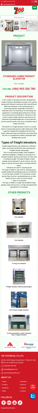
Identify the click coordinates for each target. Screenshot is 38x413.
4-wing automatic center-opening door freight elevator (19, 334)
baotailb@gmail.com (9, 4)
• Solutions (5, 388)
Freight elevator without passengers (19, 287)
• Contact (22, 391)
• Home (3, 381)
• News (3, 391)
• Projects (22, 388)
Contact (21, 84)
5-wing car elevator (19, 263)
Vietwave (12, 408)
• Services (22, 385)
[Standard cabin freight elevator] (19, 55)
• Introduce (23, 381)
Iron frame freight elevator (19, 310)
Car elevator (19, 217)
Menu (34, 7)
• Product (4, 385)
